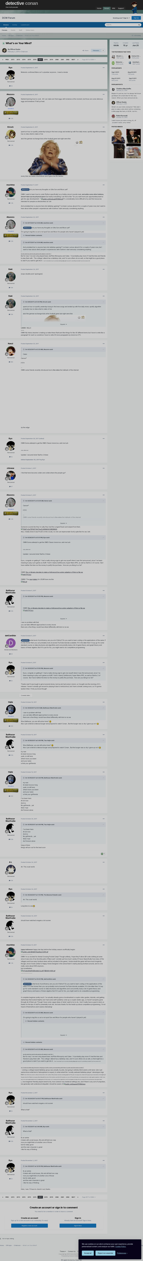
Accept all (87, 1253)
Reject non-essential (105, 1253)
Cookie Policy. (120, 1246)
